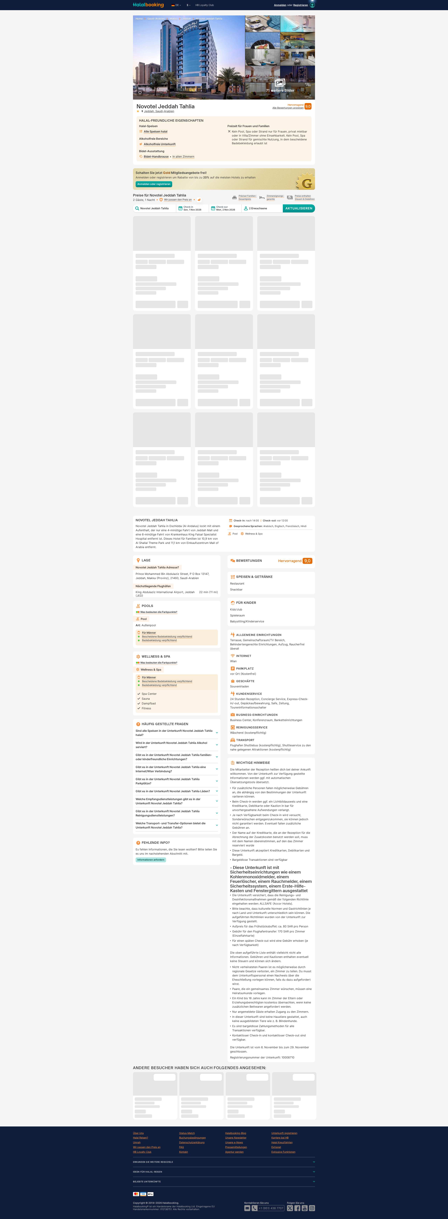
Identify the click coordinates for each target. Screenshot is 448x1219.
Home (139, 18)
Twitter (290, 1208)
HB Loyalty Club (204, 5)
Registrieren (300, 5)
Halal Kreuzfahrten (282, 1142)
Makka (173, 18)
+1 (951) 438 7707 (271, 1208)
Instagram (312, 1208)
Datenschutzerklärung (192, 1142)
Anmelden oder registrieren (153, 183)
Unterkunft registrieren (284, 1133)
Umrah (137, 1142)
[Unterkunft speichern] (139, 92)
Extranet (276, 1147)
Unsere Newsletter (235, 1137)
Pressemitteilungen (236, 1147)
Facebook (297, 1208)
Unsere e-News (234, 1142)
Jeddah (186, 18)
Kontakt (183, 1151)
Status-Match (187, 1133)
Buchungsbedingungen (192, 1137)
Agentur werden (234, 1151)
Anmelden (280, 5)
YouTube (305, 1208)
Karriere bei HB (280, 1137)
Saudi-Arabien (156, 18)
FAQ (181, 1147)
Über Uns (138, 1133)
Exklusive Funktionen (283, 1151)
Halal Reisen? (140, 1137)
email (247, 1208)
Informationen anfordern (150, 859)
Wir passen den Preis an (146, 1147)
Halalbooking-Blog (235, 1133)
